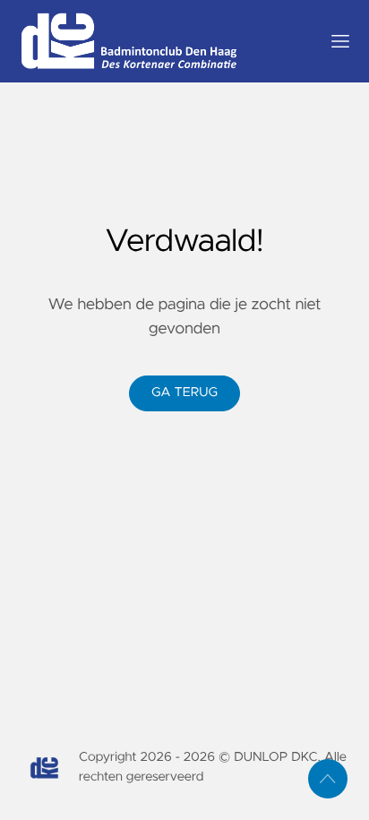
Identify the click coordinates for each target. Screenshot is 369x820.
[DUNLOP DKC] (163, 41)
